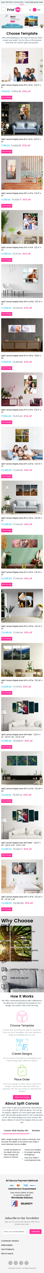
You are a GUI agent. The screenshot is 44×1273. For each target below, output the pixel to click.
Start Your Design (22, 1097)
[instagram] (21, 1263)
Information (7, 1245)
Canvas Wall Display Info (16, 1131)
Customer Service (10, 1241)
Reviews (36, 1131)
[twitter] (16, 1263)
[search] (30, 9)
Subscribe (35, 1231)
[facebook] (10, 1263)
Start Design (7, 97)
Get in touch (7, 1254)
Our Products (7, 1249)
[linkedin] (26, 1263)
